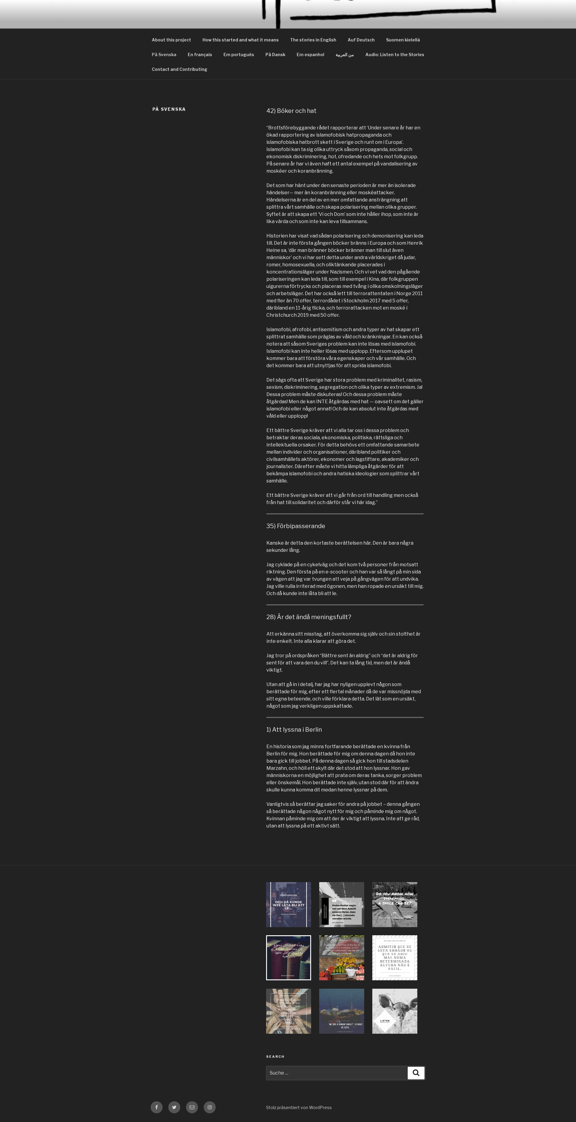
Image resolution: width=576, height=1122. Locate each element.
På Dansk (275, 54)
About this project (171, 39)
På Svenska (164, 54)
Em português (239, 54)
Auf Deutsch (361, 39)
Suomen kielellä (403, 39)
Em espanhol (310, 54)
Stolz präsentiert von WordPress (299, 1107)
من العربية (345, 54)
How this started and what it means (240, 39)
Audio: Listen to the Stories (394, 54)
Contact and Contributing (179, 69)
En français (200, 54)
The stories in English (313, 39)
